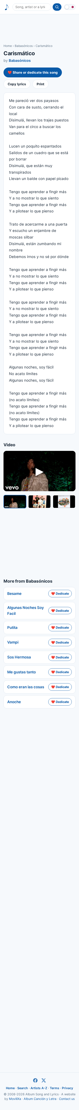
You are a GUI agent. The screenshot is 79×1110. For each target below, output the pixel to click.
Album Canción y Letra (40, 1099)
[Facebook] (35, 1080)
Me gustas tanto (21, 672)
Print (40, 84)
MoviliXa (15, 1099)
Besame (14, 593)
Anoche (14, 702)
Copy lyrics (17, 84)
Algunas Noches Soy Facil (25, 610)
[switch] (69, 7)
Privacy (67, 1088)
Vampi (12, 642)
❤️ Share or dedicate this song (33, 72)
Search (22, 1088)
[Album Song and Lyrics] (7, 7)
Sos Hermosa (19, 657)
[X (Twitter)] (43, 1080)
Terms (54, 1088)
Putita (12, 627)
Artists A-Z (39, 1088)
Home (8, 46)
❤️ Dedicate (60, 593)
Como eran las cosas (25, 687)
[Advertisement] (39, 29)
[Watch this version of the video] (15, 501)
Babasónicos (24, 46)
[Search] (57, 7)
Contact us (67, 1099)
